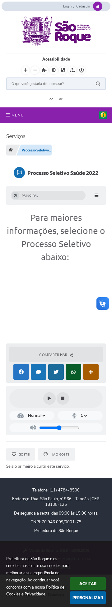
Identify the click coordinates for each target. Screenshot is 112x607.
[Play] (49, 398)
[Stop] (63, 398)
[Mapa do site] (72, 70)
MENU (18, 115)
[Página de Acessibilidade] (81, 70)
